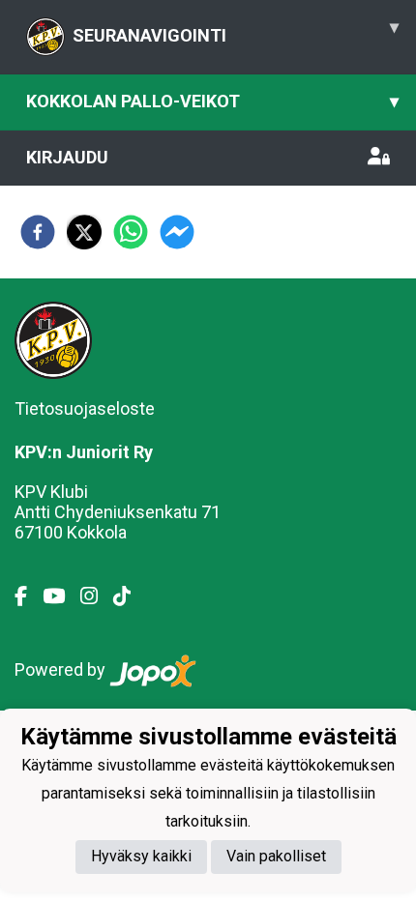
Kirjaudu (67, 157)
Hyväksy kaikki (141, 856)
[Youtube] (61, 596)
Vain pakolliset (276, 856)
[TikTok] (129, 596)
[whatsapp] (130, 232)
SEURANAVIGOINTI (236, 30)
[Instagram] (96, 596)
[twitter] (84, 232)
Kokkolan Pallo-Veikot (212, 101)
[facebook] (37, 232)
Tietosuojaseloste (85, 408)
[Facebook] (29, 596)
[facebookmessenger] (177, 232)
